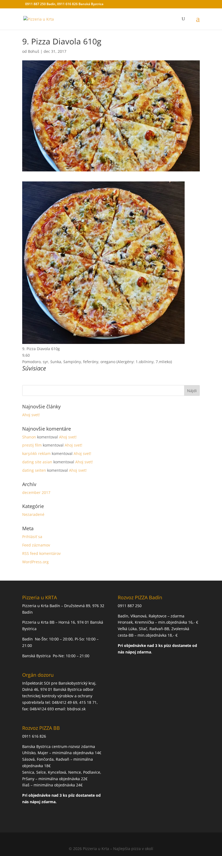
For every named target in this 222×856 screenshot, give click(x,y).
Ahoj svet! (31, 414)
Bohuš (33, 51)
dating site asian (37, 461)
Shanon (29, 437)
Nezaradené (33, 514)
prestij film (32, 445)
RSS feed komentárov (41, 553)
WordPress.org (35, 561)
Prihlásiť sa (32, 536)
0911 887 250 (130, 605)
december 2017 (36, 492)
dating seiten (34, 470)
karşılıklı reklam (36, 453)
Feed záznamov (36, 545)
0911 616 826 (34, 736)
